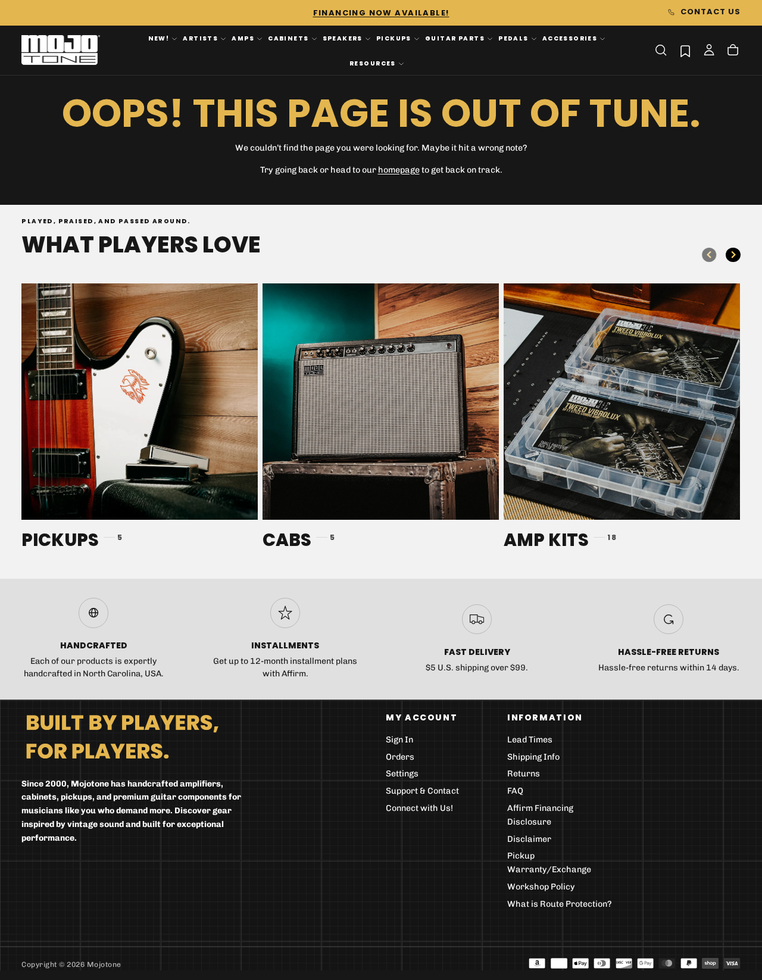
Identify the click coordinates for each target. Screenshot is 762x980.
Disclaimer (529, 839)
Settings (402, 774)
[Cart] (733, 51)
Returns (523, 774)
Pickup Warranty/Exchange (549, 863)
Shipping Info (533, 757)
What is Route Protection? (559, 904)
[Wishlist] (685, 51)
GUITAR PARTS (455, 38)
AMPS (243, 38)
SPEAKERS (343, 38)
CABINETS (288, 38)
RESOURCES (372, 62)
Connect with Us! (419, 808)
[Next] (733, 255)
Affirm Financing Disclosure (540, 815)
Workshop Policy (541, 887)
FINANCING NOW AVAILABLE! (381, 12)
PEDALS (513, 38)
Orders (400, 757)
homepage (399, 170)
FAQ (515, 791)
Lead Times (529, 740)
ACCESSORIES (570, 38)
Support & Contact (422, 791)
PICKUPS (393, 38)
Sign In (399, 740)
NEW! (159, 38)
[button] (661, 50)
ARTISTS (200, 38)
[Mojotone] (122, 736)
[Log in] (709, 51)
